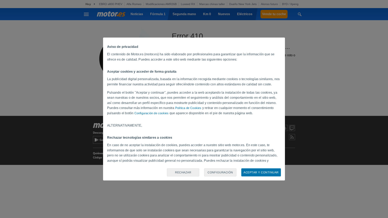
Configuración (220, 172)
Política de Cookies (188, 108)
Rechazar (183, 172)
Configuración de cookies (151, 113)
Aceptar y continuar (261, 172)
